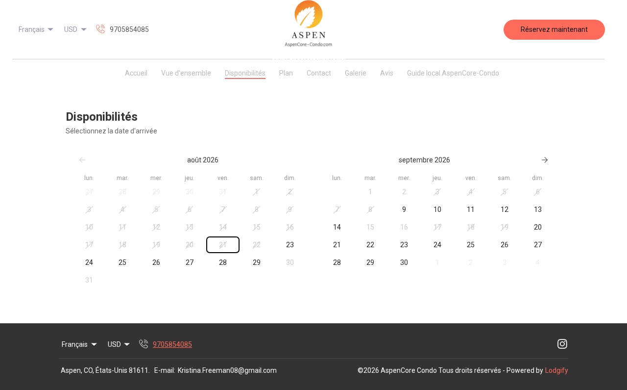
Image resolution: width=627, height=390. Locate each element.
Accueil (136, 73)
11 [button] (122, 227)
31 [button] (223, 192)
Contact (319, 73)
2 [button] (290, 192)
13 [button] (189, 227)
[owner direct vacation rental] (308, 29)
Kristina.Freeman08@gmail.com (227, 370)
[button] (18, 71)
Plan (286, 73)
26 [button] (156, 262)
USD (70, 29)
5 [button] (156, 209)
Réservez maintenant (554, 29)
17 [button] (89, 245)
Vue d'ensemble (186, 73)
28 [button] (122, 192)
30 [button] (189, 192)
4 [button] (122, 209)
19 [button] (156, 245)
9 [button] (290, 209)
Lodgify (556, 370)
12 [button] (156, 227)
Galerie (355, 73)
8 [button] (257, 209)
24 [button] (89, 262)
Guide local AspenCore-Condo (453, 73)
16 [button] (290, 227)
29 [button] (156, 192)
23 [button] (290, 245)
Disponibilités (245, 73)
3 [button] (89, 209)
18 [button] (122, 245)
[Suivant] (545, 160)
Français (32, 29)
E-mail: (164, 370)
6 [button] (190, 209)
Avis (386, 73)
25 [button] (122, 262)
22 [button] (257, 245)
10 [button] (89, 227)
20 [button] (189, 245)
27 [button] (89, 192)
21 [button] (223, 245)
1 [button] (257, 192)
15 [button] (257, 227)
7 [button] (223, 209)
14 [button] (223, 227)
